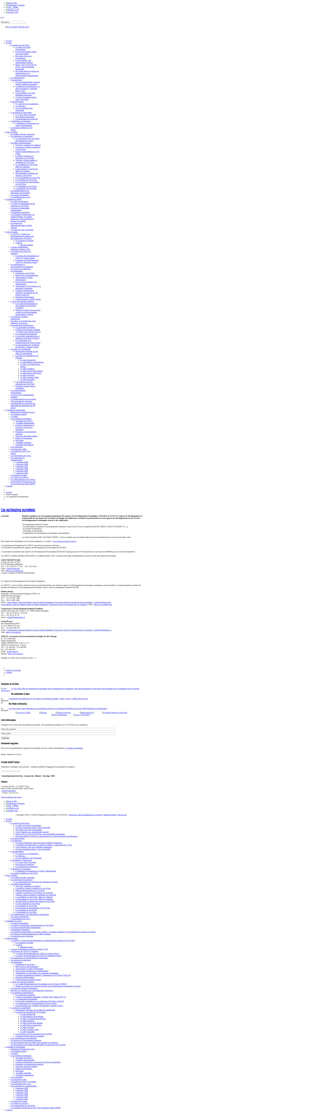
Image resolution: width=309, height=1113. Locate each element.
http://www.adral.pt (13, 632)
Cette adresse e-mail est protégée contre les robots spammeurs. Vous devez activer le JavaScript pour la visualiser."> (59, 602)
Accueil (9, 492)
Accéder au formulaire (74, 748)
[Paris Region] (62, 715)
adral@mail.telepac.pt (103, 630)
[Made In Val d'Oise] (90, 713)
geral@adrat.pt (12, 652)
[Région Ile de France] (15, 26)
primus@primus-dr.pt (103, 602)
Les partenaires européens (18, 509)
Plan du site (122, 815)
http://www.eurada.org (14, 571)
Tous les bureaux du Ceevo (11, 797)
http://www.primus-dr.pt (103, 604)
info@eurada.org (13, 569)
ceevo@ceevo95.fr (8, 791)
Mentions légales (109, 815)
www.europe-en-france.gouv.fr (64, 541)
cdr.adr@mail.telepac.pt (16, 617)
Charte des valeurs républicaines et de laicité (85, 815)
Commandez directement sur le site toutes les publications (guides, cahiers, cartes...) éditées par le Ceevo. (48, 699)
